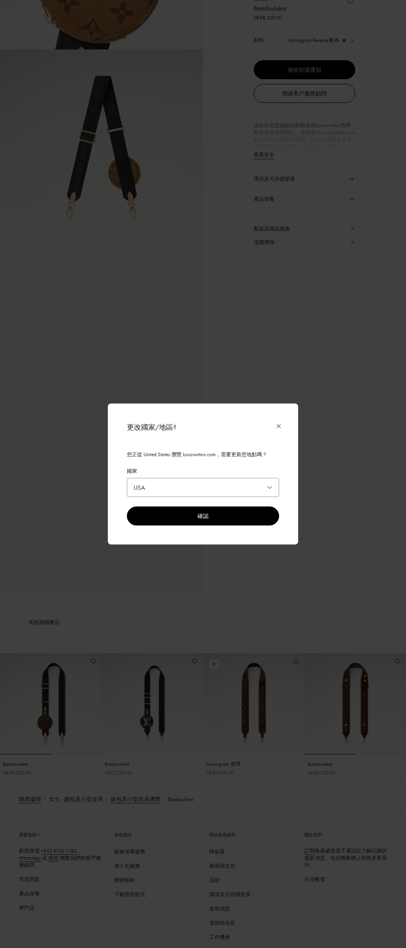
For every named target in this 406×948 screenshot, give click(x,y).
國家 (132, 471)
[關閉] (278, 426)
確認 (203, 516)
